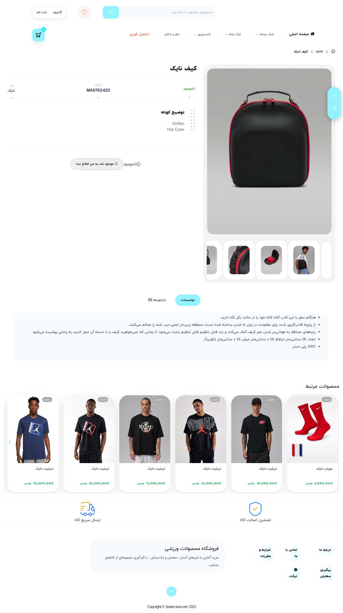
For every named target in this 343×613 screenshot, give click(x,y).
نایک (11, 90)
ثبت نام (42, 12)
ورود (55, 12)
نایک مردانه (266, 34)
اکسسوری (204, 34)
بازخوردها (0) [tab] (157, 300)
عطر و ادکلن (172, 34)
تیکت (293, 576)
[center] (111, 12)
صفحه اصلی (299, 34)
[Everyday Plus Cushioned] (312, 429)
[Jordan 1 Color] (256, 429)
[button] (333, 442)
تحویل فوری (139, 34)
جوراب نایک (324, 469)
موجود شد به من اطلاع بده (95, 164)
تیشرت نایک (268, 469)
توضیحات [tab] (188, 300)
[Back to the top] (171, 591)
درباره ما (325, 550)
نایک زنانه (235, 34)
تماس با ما (291, 553)
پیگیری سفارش (325, 573)
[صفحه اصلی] (333, 51)
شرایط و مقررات (265, 553)
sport (319, 51)
